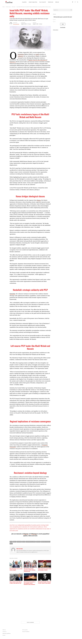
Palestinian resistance (45, 541)
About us (4, 629)
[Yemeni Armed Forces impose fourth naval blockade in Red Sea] (44, 561)
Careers (4, 635)
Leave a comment (30, 622)
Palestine (38, 541)
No (54, 21)
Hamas (39, 200)
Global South (50, 2)
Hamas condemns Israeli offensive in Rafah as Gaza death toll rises (16, 582)
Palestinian (21, 54)
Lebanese (20, 56)
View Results (62, 27)
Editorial (57, 2)
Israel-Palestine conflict (30, 541)
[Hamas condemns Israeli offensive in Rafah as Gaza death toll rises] (16, 574)
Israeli (37, 54)
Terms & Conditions (25, 631)
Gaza (11, 541)
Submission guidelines (7, 633)
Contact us (4, 631)
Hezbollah (12, 294)
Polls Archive (55, 30)
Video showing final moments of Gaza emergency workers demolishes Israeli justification (29, 583)
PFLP (11, 543)
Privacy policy (25, 629)
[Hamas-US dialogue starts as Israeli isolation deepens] (16, 561)
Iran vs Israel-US (42, 2)
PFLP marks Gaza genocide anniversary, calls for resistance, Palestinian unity (29, 570)
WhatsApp (34, 534)
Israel (24, 541)
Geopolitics (24, 2)
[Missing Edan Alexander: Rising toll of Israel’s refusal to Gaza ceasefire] (44, 574)
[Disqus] (30, 603)
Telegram (25, 534)
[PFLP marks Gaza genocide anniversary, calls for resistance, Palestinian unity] (30, 561)
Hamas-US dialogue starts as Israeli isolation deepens (16, 569)
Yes (54, 19)
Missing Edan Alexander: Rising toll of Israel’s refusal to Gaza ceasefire (44, 582)
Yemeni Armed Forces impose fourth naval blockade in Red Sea (44, 569)
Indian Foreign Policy (33, 2)
